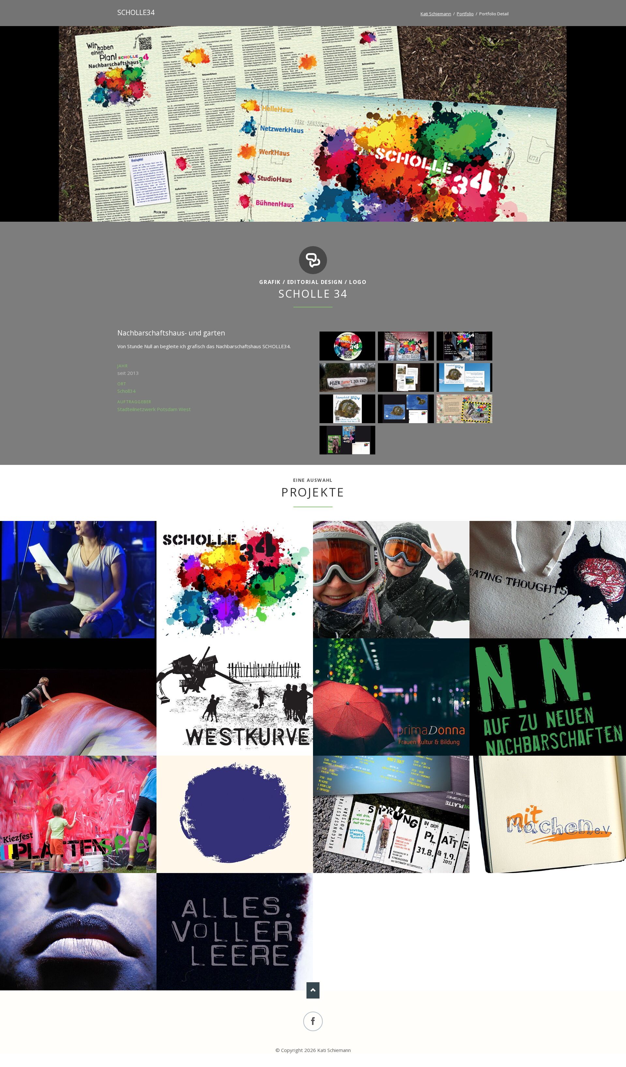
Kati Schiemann (436, 14)
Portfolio (465, 14)
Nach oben (313, 990)
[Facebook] (313, 1021)
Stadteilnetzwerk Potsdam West (154, 409)
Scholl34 (126, 391)
